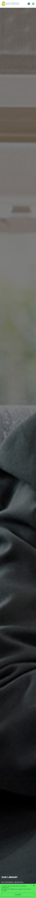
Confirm (18, 894)
